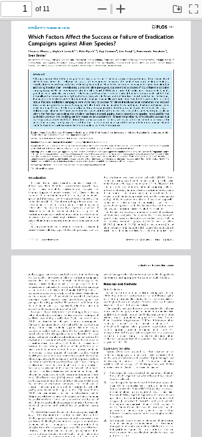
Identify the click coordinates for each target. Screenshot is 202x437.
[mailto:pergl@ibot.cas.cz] (46, 167)
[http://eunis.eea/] (162, 388)
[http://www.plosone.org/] (50, 239)
